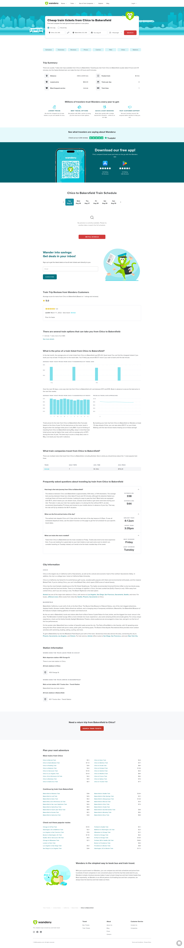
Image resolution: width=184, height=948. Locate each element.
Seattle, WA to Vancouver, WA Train (53, 837)
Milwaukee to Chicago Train (102, 832)
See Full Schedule (92, 237)
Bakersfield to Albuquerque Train (104, 799)
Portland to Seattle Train (101, 827)
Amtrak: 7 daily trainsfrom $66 (54, 336)
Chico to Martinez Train (101, 763)
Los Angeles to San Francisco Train (53, 832)
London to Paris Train (49, 843)
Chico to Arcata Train (100, 765)
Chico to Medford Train (101, 773)
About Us (109, 925)
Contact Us (134, 925)
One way (52, 28)
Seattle (126, 594)
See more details (48, 339)
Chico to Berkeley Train (50, 779)
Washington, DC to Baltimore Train (53, 829)
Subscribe (49, 277)
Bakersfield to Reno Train (101, 815)
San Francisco (109, 594)
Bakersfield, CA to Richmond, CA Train (54, 801)
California (66, 908)
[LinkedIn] (41, 932)
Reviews (73, 50)
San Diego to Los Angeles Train (52, 848)
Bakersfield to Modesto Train (51, 793)
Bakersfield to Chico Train (101, 804)
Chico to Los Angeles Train (51, 773)
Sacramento (119, 594)
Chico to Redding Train (49, 765)
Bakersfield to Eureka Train (51, 812)
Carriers (98, 50)
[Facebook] (37, 932)
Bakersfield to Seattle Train (102, 793)
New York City (133, 636)
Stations (135, 50)
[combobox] (56, 32)
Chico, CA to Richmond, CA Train (52, 776)
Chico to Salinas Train (100, 779)
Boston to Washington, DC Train (52, 835)
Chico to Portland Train (101, 768)
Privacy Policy (147, 942)
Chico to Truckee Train (101, 781)
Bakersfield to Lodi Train (50, 796)
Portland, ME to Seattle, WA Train (104, 840)
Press (108, 931)
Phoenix (86, 597)
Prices (86, 50)
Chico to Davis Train (100, 760)
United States (57, 908)
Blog (107, 3)
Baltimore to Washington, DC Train (104, 829)
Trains (72, 3)
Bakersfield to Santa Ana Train (52, 815)
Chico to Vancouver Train (50, 771)
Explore (101, 3)
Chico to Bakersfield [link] (87, 908)
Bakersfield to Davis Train (50, 799)
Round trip (63, 28)
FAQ (110, 50)
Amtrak (73, 313)
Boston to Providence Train (102, 843)
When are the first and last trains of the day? (60, 514)
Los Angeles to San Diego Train (52, 845)
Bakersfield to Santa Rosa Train (52, 807)
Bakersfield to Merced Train (102, 801)
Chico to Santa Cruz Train (50, 781)
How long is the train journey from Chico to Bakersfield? (64, 489)
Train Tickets (46, 908)
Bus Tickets (86, 925)
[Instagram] (34, 932)
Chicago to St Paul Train (50, 827)
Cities (123, 50)
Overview (61, 50)
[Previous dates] (63, 202)
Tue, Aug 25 (97, 32)
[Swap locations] (68, 32)
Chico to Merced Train (49, 760)
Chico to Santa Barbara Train (51, 763)
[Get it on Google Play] (125, 163)
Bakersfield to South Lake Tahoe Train (54, 809)
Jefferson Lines (53, 597)
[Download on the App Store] (105, 163)
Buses (63, 3)
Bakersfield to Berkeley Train (102, 812)
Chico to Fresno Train (100, 776)
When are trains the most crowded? (57, 535)
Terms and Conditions (137, 942)
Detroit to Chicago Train (101, 835)
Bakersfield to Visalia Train (102, 807)
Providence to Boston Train (102, 845)
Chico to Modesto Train (50, 768)
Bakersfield (75, 908)
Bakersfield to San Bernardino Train (104, 809)
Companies (134, 928)
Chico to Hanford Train (101, 771)
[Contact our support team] (179, 943)
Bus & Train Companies (86, 3)
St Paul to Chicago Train (101, 837)
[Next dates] (121, 202)
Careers (109, 934)
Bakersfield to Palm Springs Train (104, 796)
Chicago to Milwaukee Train (51, 840)
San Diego (100, 594)
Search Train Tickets (92, 728)
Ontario (72, 636)
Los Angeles (92, 594)
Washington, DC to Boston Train (103, 848)
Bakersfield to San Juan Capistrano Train (55, 804)
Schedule (48, 50)
